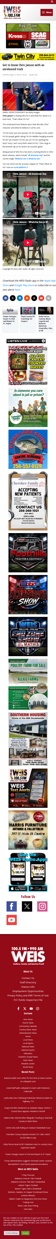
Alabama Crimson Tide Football (28, 1178)
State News (28, 1060)
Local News (28, 1040)
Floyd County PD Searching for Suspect (28, 318)
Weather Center (28, 1063)
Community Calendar (28, 1026)
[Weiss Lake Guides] (28, 449)
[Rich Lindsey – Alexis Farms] (28, 684)
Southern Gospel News (28, 1057)
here (17, 289)
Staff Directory (28, 982)
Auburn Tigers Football (28, 1185)
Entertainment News (28, 1033)
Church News (28, 1023)
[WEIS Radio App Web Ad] (28, 872)
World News (28, 1067)
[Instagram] (37, 1008)
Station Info (28, 986)
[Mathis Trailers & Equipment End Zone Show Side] (28, 636)
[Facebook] (18, 1008)
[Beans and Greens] (28, 365)
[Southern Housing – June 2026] (28, 739)
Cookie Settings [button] (11, 1233)
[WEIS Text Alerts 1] (28, 788)
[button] (52, 1)
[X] (24, 1008)
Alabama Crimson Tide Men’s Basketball (28, 1182)
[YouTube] (31, 1008)
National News (28, 1046)
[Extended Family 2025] (28, 407)
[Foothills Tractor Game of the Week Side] (28, 552)
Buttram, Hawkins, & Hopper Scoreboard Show (28, 1192)
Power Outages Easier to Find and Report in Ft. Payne (9, 320)
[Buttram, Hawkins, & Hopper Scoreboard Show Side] (28, 594)
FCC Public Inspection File (28, 999)
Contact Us (28, 978)
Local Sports (28, 1043)
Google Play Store (24, 285)
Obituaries (28, 1053)
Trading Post (28, 1202)
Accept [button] (25, 1233)
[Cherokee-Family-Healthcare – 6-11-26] (28, 501)
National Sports (28, 1050)
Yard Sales (28, 1209)
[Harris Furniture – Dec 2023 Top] (28, 830)
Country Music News (28, 1029)
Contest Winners (28, 1195)
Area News (28, 1019)
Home (28, 1036)
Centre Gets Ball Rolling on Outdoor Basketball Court (28, 1128)
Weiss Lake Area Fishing (28, 1205)
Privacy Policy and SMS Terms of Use (28, 995)
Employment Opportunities (28, 991)
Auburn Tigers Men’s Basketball (28, 1188)
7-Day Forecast (28, 1175)
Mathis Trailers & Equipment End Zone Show (28, 1199)
